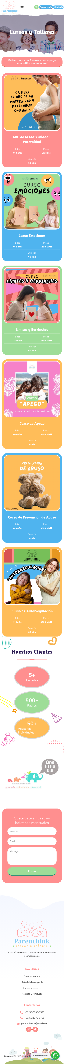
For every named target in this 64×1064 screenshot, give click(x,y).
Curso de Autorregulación (32, 611)
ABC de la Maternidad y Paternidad (32, 139)
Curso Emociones (32, 235)
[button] (21, 7)
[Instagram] (29, 1029)
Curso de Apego (32, 423)
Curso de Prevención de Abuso (32, 517)
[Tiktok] (35, 1029)
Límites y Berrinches (32, 329)
